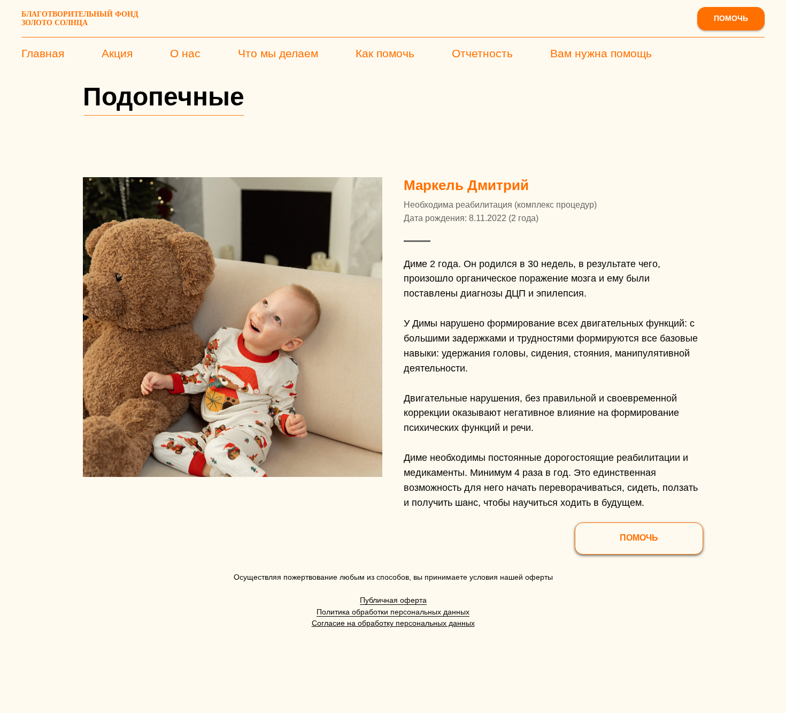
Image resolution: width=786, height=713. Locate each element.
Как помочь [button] (385, 53)
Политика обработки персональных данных (393, 612)
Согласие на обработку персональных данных (393, 623)
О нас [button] (185, 53)
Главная (42, 53)
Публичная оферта (393, 600)
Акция (117, 53)
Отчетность (482, 53)
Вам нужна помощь (601, 53)
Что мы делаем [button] (278, 53)
